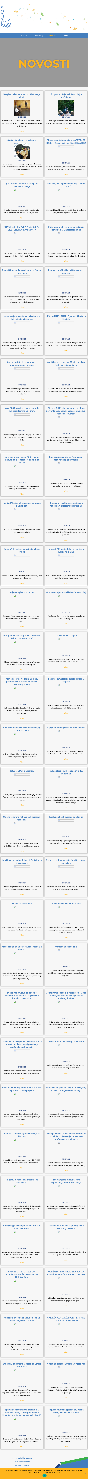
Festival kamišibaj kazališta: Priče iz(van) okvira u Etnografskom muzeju (66, 1089)
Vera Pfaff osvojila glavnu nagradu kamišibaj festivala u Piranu (22, 409)
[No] (85, 1473)
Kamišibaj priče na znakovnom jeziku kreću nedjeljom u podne (22, 1319)
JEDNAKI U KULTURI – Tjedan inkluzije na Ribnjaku (66, 317)
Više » (22, 131)
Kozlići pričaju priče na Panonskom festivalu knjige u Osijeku (66, 458)
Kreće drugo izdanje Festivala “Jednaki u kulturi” (22, 948)
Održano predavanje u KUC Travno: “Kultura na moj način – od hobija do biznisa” (21, 460)
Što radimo (24, 35)
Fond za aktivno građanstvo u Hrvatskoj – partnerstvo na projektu (22, 1089)
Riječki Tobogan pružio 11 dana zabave (66, 727)
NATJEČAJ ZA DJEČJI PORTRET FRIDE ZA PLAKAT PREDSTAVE (66, 1319)
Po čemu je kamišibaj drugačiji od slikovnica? (22, 1181)
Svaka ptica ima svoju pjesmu (21, 140)
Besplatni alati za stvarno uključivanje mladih (21, 95)
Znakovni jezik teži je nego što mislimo (66, 1041)
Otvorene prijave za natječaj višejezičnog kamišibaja (66, 861)
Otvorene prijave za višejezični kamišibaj (66, 592)
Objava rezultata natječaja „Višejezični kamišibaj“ (21, 818)
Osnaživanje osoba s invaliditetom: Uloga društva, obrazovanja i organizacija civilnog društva (66, 995)
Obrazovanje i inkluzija (66, 946)
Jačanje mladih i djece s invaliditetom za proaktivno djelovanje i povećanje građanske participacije (22, 1044)
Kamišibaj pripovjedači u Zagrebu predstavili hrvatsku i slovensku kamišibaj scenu (22, 682)
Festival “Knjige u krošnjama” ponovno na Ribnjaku (22, 504)
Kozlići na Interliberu (22, 903)
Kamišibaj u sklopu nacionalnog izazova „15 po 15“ (66, 185)
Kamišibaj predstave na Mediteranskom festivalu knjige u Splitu (66, 363)
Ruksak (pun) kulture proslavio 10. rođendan (66, 772)
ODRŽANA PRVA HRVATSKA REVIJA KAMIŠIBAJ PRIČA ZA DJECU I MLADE (66, 1273)
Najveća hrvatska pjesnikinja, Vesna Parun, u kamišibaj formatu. (66, 1411)
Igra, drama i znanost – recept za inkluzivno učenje (22, 185)
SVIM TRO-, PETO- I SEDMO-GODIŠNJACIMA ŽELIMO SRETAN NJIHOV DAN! (21, 1274)
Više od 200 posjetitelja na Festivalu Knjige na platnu (66, 550)
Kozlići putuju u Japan (66, 635)
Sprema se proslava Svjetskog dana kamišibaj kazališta (66, 1227)
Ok (45, 1476)
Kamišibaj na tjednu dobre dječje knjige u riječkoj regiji (22, 861)
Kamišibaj (39, 35)
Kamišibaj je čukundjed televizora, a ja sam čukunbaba (21, 1227)
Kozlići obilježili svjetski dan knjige (66, 817)
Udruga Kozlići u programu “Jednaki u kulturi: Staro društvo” (21, 637)
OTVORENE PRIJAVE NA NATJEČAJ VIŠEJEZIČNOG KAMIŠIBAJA (21, 228)
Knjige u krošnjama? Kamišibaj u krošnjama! (66, 95)
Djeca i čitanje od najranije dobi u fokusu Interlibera (22, 271)
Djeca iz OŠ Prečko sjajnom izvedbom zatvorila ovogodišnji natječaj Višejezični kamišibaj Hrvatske (66, 411)
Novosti (52, 35)
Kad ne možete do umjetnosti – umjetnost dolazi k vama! (22, 363)
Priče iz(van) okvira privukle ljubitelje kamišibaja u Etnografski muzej (66, 228)
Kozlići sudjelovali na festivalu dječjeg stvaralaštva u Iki (21, 729)
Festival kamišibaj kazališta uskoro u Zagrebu (66, 271)
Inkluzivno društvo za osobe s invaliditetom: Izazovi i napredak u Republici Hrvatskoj (22, 995)
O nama (65, 35)
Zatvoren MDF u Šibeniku (22, 771)
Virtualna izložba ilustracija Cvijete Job (66, 1364)
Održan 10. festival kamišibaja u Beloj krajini (22, 550)
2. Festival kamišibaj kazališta (66, 903)
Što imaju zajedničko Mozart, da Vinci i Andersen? (22, 1365)
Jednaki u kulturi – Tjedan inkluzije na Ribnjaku (22, 1135)
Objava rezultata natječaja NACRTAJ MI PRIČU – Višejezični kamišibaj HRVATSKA (66, 141)
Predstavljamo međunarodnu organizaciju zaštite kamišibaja (66, 1181)
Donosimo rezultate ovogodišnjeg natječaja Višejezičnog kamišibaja (66, 504)
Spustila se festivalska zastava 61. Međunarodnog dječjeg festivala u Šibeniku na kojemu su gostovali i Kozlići (22, 1412)
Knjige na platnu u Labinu (22, 592)
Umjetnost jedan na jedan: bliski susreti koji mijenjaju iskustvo (22, 317)
